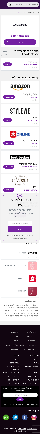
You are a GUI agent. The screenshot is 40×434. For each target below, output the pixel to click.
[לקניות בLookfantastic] (20, 24)
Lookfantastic (21, 12)
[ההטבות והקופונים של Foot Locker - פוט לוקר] (20, 157)
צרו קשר (15, 341)
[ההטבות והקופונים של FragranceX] (32, 291)
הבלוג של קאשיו (31, 332)
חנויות (29, 12)
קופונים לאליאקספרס (11, 372)
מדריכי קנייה (14, 383)
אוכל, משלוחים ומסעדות (13, 367)
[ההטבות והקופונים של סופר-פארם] (20, 134)
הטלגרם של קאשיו (12, 345)
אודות (16, 336)
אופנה (16, 355)
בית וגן (36, 363)
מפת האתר (14, 349)
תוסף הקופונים (31, 336)
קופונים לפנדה (13, 380)
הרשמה (20, 399)
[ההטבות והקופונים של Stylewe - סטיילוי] (20, 111)
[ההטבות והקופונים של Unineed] (32, 253)
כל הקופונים (34, 355)
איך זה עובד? (32, 341)
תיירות (36, 359)
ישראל (36, 372)
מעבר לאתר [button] (20, 42)
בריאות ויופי (14, 363)
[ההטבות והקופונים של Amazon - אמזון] (20, 87)
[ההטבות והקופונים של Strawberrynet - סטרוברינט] (32, 266)
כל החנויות (14, 332)
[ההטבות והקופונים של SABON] (20, 180)
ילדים (16, 359)
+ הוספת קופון (6, 53)
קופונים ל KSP (33, 380)
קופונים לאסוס (33, 376)
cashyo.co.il (18, 431)
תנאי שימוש (22, 429)
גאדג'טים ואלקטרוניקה (30, 366)
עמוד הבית (35, 12)
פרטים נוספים (9, 97)
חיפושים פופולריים (30, 349)
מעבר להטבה (8, 143)
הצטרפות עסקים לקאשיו (28, 345)
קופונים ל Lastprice (31, 383)
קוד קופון (7, 64)
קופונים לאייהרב (12, 376)
